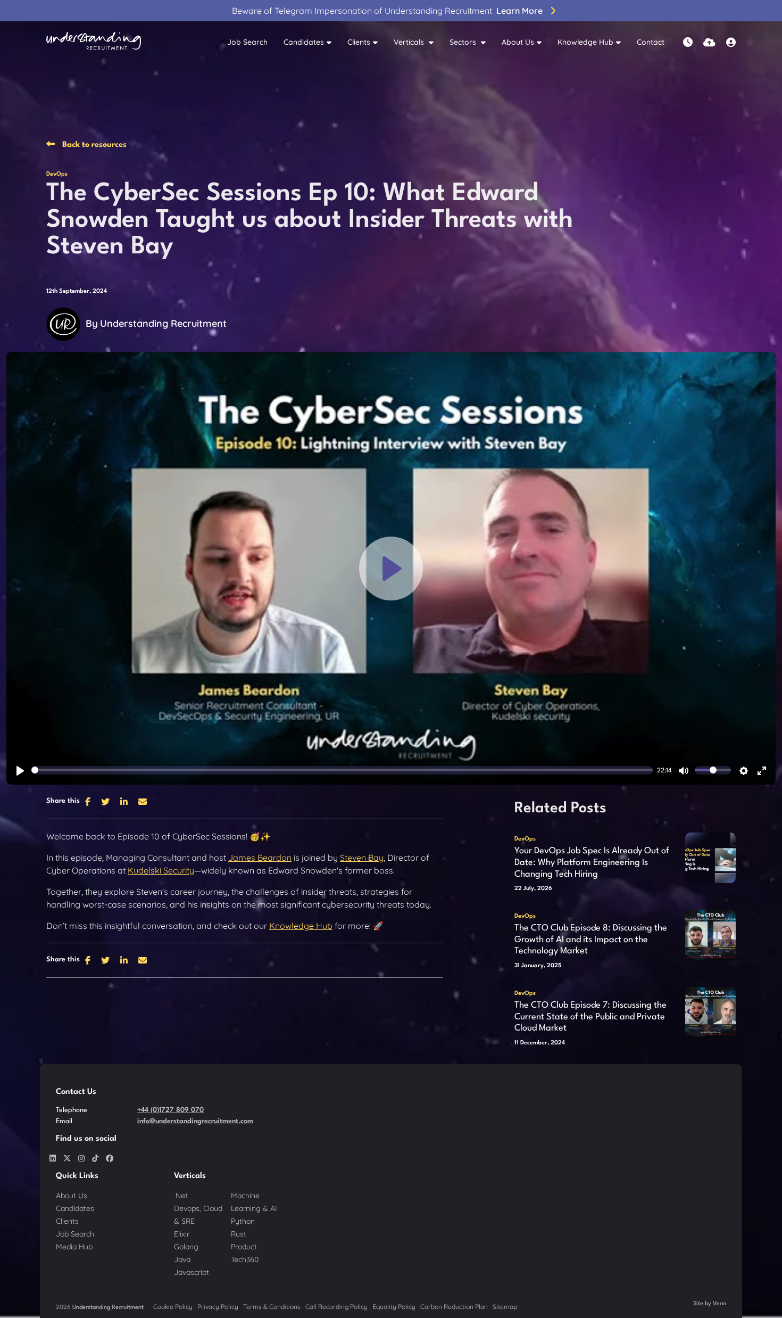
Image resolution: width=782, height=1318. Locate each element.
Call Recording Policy (336, 1307)
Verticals (410, 42)
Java (182, 1259)
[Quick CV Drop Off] (709, 42)
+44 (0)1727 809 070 (170, 1110)
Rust (238, 1234)
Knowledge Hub (585, 42)
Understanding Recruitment (163, 323)
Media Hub (74, 1246)
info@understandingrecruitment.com (195, 1121)
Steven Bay (362, 857)
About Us (518, 42)
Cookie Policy (173, 1307)
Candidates (304, 42)
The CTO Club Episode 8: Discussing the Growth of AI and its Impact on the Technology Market (590, 939)
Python (243, 1221)
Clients (358, 42)
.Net (181, 1195)
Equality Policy (393, 1307)
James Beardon (260, 857)
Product (244, 1246)
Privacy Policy (217, 1307)
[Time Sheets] (688, 42)
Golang (186, 1246)
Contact (650, 42)
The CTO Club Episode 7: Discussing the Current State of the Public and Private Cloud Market (590, 1017)
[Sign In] (731, 42)
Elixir (181, 1234)
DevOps (57, 174)
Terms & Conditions (272, 1307)
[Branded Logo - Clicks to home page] (93, 42)
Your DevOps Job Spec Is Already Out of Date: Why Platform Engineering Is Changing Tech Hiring (591, 862)
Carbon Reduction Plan (454, 1307)
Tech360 (245, 1259)
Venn (719, 1304)
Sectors (464, 42)
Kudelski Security (161, 870)
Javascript (191, 1272)
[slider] (342, 771)
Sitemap (505, 1307)
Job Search (247, 42)
